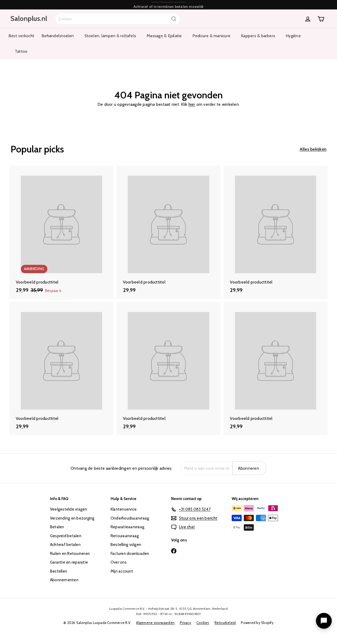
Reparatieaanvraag (127, 527)
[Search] (173, 19)
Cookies (202, 623)
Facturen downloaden (130, 553)
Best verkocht (21, 35)
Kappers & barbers (258, 35)
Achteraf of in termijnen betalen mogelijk (168, 4)
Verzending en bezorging (72, 518)
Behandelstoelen (58, 35)
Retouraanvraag (125, 536)
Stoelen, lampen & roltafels (110, 35)
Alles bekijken (313, 149)
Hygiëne (293, 35)
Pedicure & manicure (211, 35)
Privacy (185, 623)
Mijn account (122, 571)
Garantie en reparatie (69, 562)
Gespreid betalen (65, 536)
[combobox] (117, 19)
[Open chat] (324, 621)
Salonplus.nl (29, 18)
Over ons (119, 562)
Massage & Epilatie (164, 35)
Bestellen (58, 571)
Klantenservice (124, 509)
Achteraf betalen (65, 544)
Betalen (57, 527)
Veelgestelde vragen (68, 509)
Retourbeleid (225, 623)
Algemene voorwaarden (155, 623)
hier (192, 104)
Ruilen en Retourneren (70, 553)
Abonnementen (64, 580)
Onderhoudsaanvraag (130, 518)
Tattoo (21, 51)
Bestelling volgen (126, 544)
